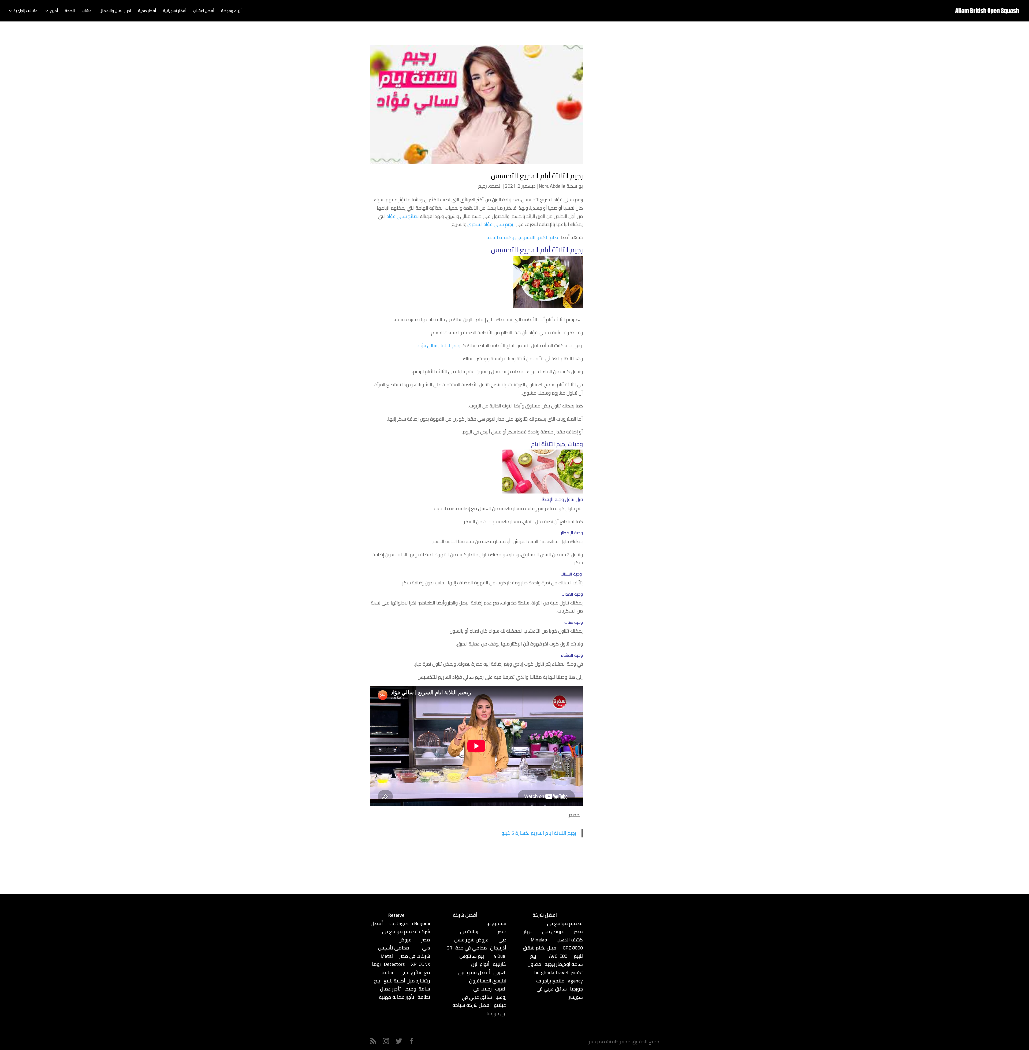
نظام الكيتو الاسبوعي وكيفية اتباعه (523, 237)
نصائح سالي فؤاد (403, 216)
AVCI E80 (558, 956)
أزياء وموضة (231, 11)
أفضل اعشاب (203, 11)
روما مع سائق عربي (401, 968)
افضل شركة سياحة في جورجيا (479, 1009)
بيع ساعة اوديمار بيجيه (556, 960)
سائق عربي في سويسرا (559, 992)
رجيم (482, 185)
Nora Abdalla (552, 185)
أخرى (54, 11)
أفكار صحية (147, 11)
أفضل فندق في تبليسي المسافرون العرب (482, 980)
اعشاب (87, 11)
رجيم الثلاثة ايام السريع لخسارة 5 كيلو (538, 833)
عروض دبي (553, 931)
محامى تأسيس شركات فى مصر (404, 951)
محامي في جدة (471, 947)
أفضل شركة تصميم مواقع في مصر (400, 931)
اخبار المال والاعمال (115, 11)
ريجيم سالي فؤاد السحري (490, 224)
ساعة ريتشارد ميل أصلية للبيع (406, 976)
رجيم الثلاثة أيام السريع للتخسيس (537, 175)
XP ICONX (420, 964)
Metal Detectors (393, 960)
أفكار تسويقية (174, 11)
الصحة (70, 11)
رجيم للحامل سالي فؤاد (438, 345)
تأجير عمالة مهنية (396, 997)
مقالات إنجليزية (25, 11)
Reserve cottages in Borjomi (409, 919)
